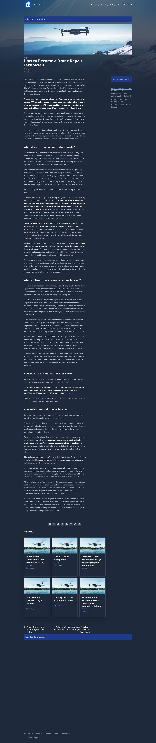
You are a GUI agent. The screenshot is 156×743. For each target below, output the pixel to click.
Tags (56, 734)
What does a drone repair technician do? (121, 89)
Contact (48, 734)
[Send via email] (79, 524)
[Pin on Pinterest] (71, 524)
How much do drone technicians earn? (119, 100)
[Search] (128, 4)
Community (65, 734)
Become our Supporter (33, 734)
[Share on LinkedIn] (49, 524)
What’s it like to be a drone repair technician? (121, 95)
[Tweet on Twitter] (54, 524)
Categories (114, 4)
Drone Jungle (38, 4)
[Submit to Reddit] (58, 524)
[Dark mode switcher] (131, 4)
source (69, 393)
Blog (25, 58)
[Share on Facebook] (75, 524)
